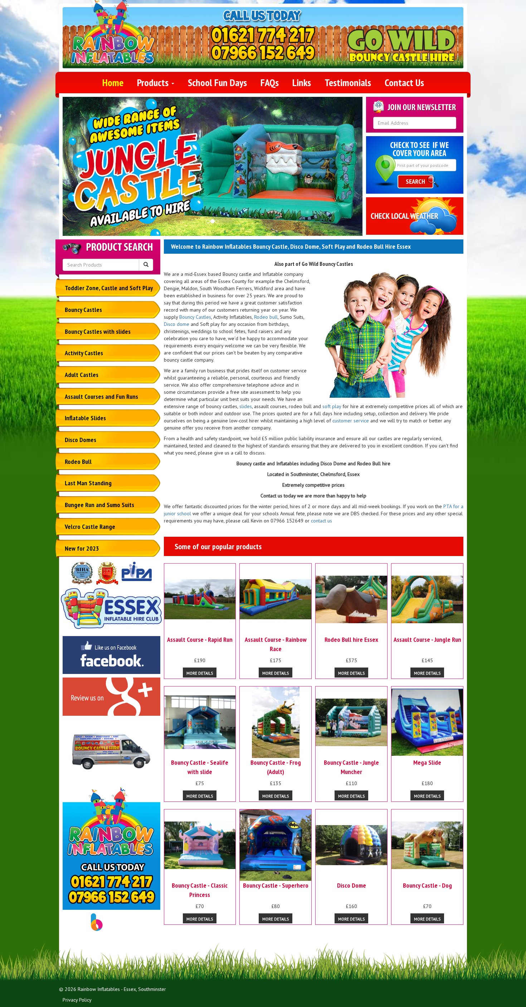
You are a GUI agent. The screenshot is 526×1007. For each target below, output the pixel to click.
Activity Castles (84, 353)
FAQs (269, 82)
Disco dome (176, 324)
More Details (199, 673)
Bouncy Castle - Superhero (275, 885)
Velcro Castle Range (90, 526)
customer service (350, 420)
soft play (331, 406)
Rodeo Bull (78, 461)
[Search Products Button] (146, 265)
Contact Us (404, 82)
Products (154, 82)
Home (112, 82)
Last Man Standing (88, 483)
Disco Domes (80, 440)
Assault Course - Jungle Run (427, 639)
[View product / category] (212, 169)
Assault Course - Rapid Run (200, 639)
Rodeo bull (266, 317)
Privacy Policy (77, 1000)
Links (301, 82)
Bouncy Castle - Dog (427, 885)
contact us (321, 520)
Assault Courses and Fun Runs (101, 396)
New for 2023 (82, 548)
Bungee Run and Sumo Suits (99, 505)
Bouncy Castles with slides (98, 331)
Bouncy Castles (83, 310)
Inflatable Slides (85, 418)
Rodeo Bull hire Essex (351, 639)
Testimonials (348, 82)
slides (245, 406)
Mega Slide (427, 762)
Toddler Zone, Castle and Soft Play (109, 288)
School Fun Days (217, 82)
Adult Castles (81, 375)
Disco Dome (351, 885)
